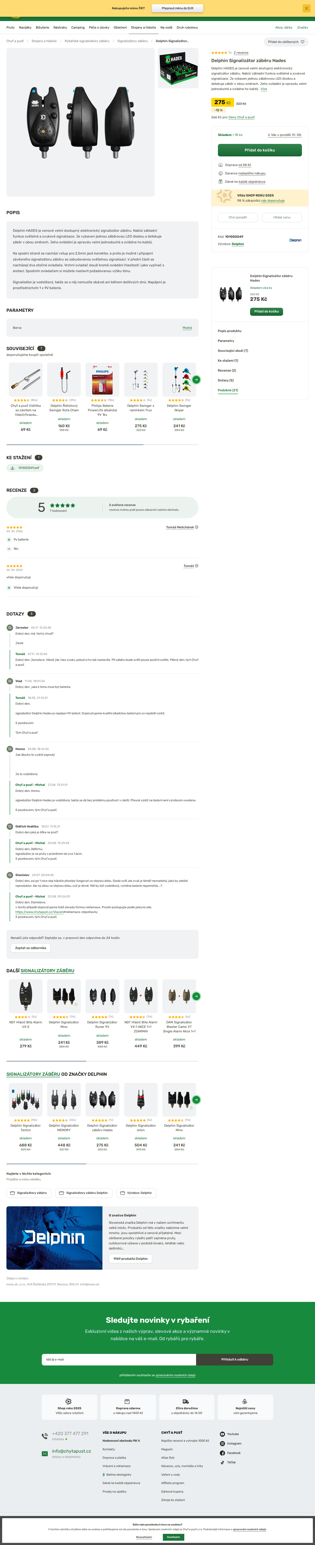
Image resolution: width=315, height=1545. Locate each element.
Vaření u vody (170, 1474)
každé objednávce (252, 182)
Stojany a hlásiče (44, 41)
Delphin (238, 244)
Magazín (167, 1449)
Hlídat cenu (281, 217)
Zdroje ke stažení (173, 1500)
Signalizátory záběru (132, 41)
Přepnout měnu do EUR (177, 8)
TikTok (231, 1462)
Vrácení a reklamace (117, 1466)
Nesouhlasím (144, 1537)
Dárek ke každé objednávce (121, 1483)
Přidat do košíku (260, 150)
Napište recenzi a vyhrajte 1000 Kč (185, 1441)
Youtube (233, 1434)
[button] (196, 380)
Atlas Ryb (167, 1458)
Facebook (234, 1453)
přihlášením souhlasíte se (158, 1375)
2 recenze (241, 53)
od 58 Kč (244, 165)
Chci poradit (238, 217)
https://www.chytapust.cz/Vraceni (39, 912)
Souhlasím (173, 1537)
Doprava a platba (114, 1458)
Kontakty (109, 1449)
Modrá (187, 328)
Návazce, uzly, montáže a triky (182, 1466)
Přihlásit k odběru (234, 1359)
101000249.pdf (28, 468)
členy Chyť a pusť (241, 117)
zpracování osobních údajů (249, 1529)
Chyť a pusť (15, 41)
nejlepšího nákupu (252, 173)
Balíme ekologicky (118, 1474)
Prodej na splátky (115, 1491)
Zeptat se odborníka (30, 948)
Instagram (234, 1443)
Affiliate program (172, 1483)
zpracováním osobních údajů (176, 1375)
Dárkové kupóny (172, 1491)
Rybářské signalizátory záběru (87, 41)
